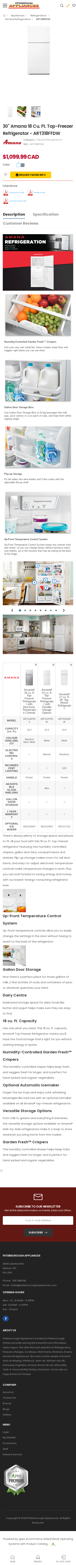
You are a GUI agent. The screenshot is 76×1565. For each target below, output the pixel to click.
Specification (46, 214)
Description (14, 214)
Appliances (18, 15)
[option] (38, 50)
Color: (6, 164)
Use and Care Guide (17, 201)
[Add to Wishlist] (5, 174)
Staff (5, 1449)
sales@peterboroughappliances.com (34, 1285)
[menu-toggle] (5, 5)
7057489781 (19, 1280)
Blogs (6, 1409)
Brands (7, 1403)
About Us (8, 1392)
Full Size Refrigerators (18, 19)
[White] (18, 165)
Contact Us (9, 1397)
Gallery (7, 1414)
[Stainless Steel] (23, 165)
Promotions (10, 1443)
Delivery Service (12, 1454)
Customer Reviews (20, 223)
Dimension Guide (16, 192)
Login (6, 1432)
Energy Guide (39, 192)
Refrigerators (38, 15)
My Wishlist (9, 1437)
